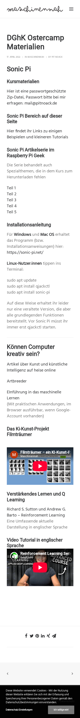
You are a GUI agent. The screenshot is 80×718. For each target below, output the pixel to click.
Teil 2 (11, 194)
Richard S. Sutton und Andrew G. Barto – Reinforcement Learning (36, 512)
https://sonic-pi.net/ (25, 252)
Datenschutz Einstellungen (19, 710)
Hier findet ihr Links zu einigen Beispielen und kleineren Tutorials (37, 134)
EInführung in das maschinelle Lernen (34, 395)
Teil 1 (11, 188)
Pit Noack (57, 57)
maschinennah (36, 57)
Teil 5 (11, 212)
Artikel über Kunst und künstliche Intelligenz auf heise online (37, 367)
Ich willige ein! (61, 710)
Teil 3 (11, 200)
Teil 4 (12, 206)
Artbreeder (17, 381)
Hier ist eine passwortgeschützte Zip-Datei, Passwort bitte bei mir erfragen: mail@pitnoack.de (36, 97)
